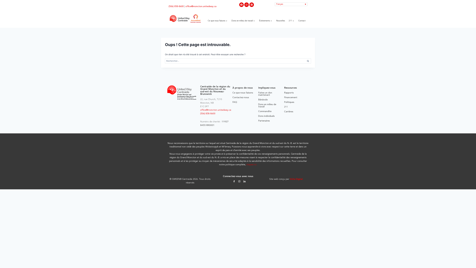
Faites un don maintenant (265, 94)
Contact (302, 21)
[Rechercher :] (238, 61)
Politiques (289, 102)
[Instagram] (246, 4)
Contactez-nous (240, 97)
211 (290, 21)
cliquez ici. (251, 165)
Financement (290, 97)
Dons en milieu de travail (242, 21)
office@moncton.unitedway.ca (200, 6)
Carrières (288, 112)
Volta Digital (296, 179)
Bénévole (263, 100)
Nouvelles (280, 21)
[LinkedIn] (244, 181)
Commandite (264, 111)
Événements (264, 21)
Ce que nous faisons (216, 21)
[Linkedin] (251, 4)
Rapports (289, 93)
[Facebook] (241, 4)
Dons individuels (266, 116)
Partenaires (264, 121)
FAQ (234, 102)
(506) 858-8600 (176, 6)
